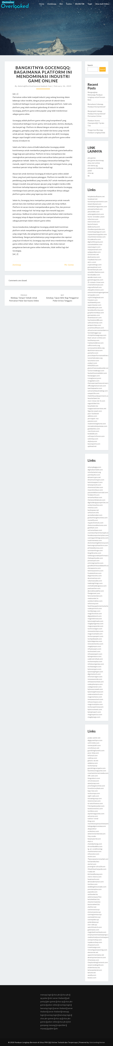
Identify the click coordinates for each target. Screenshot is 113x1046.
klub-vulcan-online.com (97, 338)
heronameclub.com (95, 596)
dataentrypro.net (94, 477)
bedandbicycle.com (95, 307)
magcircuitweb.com (95, 634)
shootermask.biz (94, 902)
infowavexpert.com (95, 654)
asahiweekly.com (94, 302)
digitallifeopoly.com (95, 242)
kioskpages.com (94, 376)
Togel (90, 4)
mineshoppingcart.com (96, 232)
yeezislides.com (93, 211)
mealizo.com (92, 507)
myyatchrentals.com (95, 523)
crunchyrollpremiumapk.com (99, 533)
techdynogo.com (94, 611)
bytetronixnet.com (95, 709)
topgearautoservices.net (97, 408)
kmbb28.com (92, 434)
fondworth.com (93, 495)
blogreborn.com (94, 778)
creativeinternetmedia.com (98, 773)
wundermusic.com (94, 277)
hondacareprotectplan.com (98, 535)
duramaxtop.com (94, 578)
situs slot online (94, 163)
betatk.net (92, 972)
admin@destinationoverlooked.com (35, 86)
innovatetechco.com (95, 644)
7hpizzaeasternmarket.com (98, 859)
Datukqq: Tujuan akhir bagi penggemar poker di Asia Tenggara (62, 298)
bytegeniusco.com (94, 656)
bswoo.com (92, 978)
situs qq (90, 173)
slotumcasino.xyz (94, 912)
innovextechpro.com (95, 631)
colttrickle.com (93, 743)
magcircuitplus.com (95, 704)
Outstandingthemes (97, 1042)
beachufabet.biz (94, 398)
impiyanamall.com (95, 249)
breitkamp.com (93, 340)
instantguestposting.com (97, 950)
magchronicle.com (95, 613)
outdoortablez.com (95, 601)
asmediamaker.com (95, 515)
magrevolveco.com (95, 697)
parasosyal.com (93, 560)
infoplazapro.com (94, 649)
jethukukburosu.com (95, 548)
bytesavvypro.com (94, 669)
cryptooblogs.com (95, 264)
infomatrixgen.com (95, 676)
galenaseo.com (93, 930)
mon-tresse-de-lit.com (96, 401)
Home (41, 4)
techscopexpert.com (95, 636)
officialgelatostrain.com (97, 386)
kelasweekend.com (95, 970)
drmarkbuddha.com (95, 846)
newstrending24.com (96, 965)
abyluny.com (92, 441)
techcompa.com (94, 793)
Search (90, 65)
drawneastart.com (95, 317)
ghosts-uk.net (93, 760)
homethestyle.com (95, 269)
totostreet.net (93, 254)
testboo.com (92, 884)
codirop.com (92, 758)
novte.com (92, 856)
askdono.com (93, 763)
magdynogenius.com (95, 623)
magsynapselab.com (95, 626)
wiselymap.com (93, 783)
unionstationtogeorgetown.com (100, 292)
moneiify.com (93, 520)
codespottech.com (95, 608)
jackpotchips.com (94, 325)
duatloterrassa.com (95, 350)
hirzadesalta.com (94, 239)
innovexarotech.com (95, 699)
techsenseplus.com (95, 661)
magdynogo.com (94, 717)
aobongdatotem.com (96, 214)
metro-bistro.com (94, 877)
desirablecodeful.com (96, 591)
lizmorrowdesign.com (96, 370)
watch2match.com (95, 927)
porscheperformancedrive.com (99, 355)
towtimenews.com (95, 540)
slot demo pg (93, 165)
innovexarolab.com (95, 679)
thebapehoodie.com (95, 558)
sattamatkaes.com (95, 530)
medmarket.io (93, 598)
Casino (69, 4)
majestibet (61, 1025)
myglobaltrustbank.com (97, 932)
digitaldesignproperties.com (98, 502)
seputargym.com (94, 247)
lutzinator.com (93, 360)
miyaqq (43, 1028)
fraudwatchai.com (94, 259)
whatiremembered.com (96, 834)
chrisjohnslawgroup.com (97, 335)
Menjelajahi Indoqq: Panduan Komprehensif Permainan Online (96, 113)
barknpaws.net (93, 510)
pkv (56, 1028)
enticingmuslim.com (95, 563)
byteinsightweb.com (95, 621)
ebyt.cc (90, 841)
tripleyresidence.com (96, 343)
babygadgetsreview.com (97, 826)
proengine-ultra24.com (96, 866)
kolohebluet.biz (94, 899)
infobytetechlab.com (96, 682)
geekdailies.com (94, 429)
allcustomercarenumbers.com (99, 330)
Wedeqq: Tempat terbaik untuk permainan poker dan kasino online (24, 298)
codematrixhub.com (95, 659)
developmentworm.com (97, 957)
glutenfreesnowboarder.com (98, 368)
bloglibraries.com (94, 553)
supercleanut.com (94, 305)
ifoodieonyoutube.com (96, 229)
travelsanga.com (94, 947)
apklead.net (92, 446)
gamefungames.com (95, 280)
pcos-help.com (93, 753)
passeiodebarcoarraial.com (98, 492)
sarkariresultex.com (95, 505)
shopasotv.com (93, 945)
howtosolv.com (93, 879)
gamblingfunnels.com (96, 750)
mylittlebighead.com (96, 297)
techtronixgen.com (95, 629)
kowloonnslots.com (95, 808)
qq (88, 175)
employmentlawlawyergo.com (99, 935)
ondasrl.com (92, 363)
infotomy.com (93, 603)
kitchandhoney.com (95, 874)
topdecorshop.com (95, 942)
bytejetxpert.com (94, 712)
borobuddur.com (94, 275)
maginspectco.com (95, 714)
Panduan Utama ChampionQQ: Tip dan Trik (96, 123)
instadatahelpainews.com (97, 426)
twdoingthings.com (95, 583)
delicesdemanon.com (96, 882)
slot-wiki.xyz (92, 924)
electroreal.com (94, 222)
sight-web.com (93, 796)
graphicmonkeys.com (96, 312)
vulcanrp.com (93, 816)
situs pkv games (47, 1018)
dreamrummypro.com (96, 480)
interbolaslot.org (94, 472)
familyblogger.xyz (94, 333)
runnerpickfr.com (94, 745)
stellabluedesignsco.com (97, 586)
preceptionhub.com (95, 209)
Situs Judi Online (102, 4)
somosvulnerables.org (96, 348)
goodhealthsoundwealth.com (99, 565)
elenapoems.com (94, 568)
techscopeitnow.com (95, 707)
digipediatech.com (95, 616)
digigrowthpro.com (95, 740)
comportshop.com (95, 940)
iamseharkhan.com (95, 497)
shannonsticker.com (95, 487)
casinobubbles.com (95, 244)
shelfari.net (92, 907)
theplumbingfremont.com (98, 962)
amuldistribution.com (96, 272)
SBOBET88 (79, 4)
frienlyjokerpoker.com (96, 806)
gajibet (51, 1028)
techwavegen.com (94, 666)
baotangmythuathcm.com (98, 545)
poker (90, 170)
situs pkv (56, 994)
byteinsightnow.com (95, 692)
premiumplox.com (95, 889)
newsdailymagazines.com (97, 206)
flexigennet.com (94, 593)
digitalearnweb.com (95, 470)
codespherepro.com (95, 684)
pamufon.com (93, 353)
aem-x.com (92, 262)
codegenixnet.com (95, 687)
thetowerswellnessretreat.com (99, 383)
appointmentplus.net (96, 955)
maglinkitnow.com (95, 618)
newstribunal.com (94, 204)
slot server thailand (57, 998)
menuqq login (46, 994)
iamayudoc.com (93, 295)
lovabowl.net (93, 199)
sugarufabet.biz (94, 403)
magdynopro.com (94, 646)
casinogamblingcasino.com (98, 538)
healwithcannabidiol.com (97, 373)
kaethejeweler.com (95, 388)
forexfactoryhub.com (96, 788)
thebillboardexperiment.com (99, 396)
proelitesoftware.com (96, 328)
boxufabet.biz (93, 406)
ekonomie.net (93, 952)
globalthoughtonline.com (97, 517)
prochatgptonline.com (96, 786)
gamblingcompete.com (96, 768)
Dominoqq (51, 4)
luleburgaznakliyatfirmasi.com (99, 555)
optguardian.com (94, 252)
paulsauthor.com (94, 588)
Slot (61, 4)
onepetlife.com (93, 393)
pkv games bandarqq (95, 168)
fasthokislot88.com (95, 320)
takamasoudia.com (95, 581)
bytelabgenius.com (95, 641)
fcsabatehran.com (94, 573)
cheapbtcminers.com (96, 290)
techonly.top (92, 766)
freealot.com (93, 300)
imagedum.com (93, 381)
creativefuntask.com (95, 285)
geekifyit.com (93, 528)
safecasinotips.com (95, 322)
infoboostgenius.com (96, 664)
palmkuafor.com (94, 475)
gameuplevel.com (94, 267)
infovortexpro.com (95, 702)
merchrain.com (93, 431)
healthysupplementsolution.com (100, 606)
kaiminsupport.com (95, 482)
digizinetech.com (94, 674)
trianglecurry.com (94, 378)
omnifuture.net (93, 748)
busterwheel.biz (94, 904)
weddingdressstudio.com (97, 887)
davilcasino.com (94, 257)
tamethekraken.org (95, 358)
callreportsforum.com (96, 436)
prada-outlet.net (94, 738)
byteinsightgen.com (95, 671)
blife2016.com (93, 365)
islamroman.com (94, 801)
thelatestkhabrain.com (96, 500)
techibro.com (93, 811)
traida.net (91, 871)
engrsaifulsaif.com (95, 287)
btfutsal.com (93, 755)
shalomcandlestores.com (97, 525)
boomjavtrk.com (94, 444)
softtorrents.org (94, 345)
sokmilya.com (93, 439)
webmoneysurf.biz (94, 897)
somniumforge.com (95, 550)
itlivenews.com (93, 960)
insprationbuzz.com (95, 490)
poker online (52, 1005)
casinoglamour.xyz (95, 914)
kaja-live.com (93, 791)
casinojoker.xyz (93, 919)
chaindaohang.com (95, 844)
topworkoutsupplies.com (97, 234)
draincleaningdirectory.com (98, 543)
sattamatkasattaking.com (98, 391)
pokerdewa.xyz (93, 922)
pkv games (69, 264)
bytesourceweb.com (95, 689)
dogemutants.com (95, 575)
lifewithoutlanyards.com (97, 869)
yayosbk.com (92, 892)
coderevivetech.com (95, 694)
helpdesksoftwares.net (96, 196)
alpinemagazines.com (96, 813)
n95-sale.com (93, 776)
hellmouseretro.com (95, 571)
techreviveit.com (94, 651)
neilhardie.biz (93, 894)
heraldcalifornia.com (95, 310)
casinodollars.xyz (94, 917)
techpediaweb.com (95, 639)
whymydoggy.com (94, 467)
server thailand (60, 1008)
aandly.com (92, 975)
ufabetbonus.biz (94, 967)
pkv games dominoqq (96, 160)
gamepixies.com (94, 315)
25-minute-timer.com (96, 282)
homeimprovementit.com (97, 201)
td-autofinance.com (95, 803)
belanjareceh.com (94, 485)
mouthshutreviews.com (96, 237)
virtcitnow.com (93, 781)
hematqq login (46, 1008)
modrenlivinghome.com (97, 423)
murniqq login (64, 1005)
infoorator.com (93, 854)
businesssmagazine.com (97, 770)
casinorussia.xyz (94, 909)
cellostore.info (93, 512)
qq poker (44, 998)
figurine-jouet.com (95, 411)
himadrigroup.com (95, 798)
